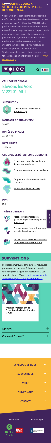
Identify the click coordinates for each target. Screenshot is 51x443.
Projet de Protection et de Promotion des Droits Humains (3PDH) (20, 310)
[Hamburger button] (7, 5)
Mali (4, 204)
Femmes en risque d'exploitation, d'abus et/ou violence (29, 162)
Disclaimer (49, 219)
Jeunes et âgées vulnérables (27, 188)
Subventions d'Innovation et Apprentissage (27, 110)
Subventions (15, 258)
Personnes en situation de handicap (31, 170)
